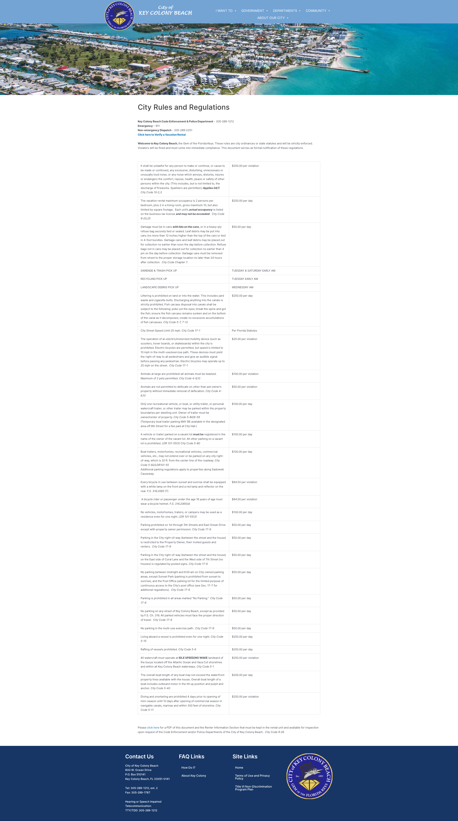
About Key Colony (193, 775)
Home (239, 767)
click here (153, 727)
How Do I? (188, 767)
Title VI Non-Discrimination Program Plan (253, 788)
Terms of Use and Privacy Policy (252, 777)
